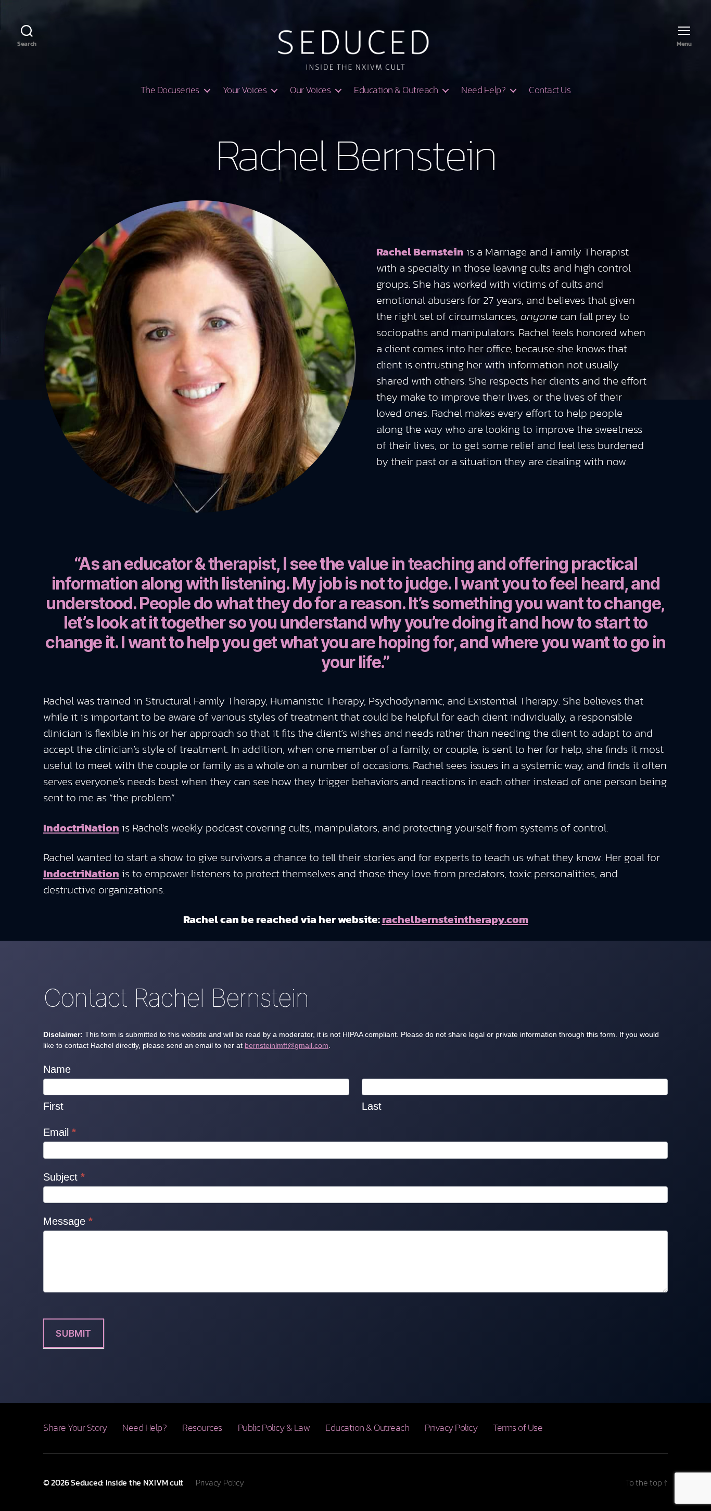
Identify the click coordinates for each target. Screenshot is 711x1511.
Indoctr (62, 873)
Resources (202, 1427)
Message (68, 1221)
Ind (51, 827)
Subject (64, 1177)
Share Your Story (75, 1427)
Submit (73, 1333)
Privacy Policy (451, 1427)
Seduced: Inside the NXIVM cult (127, 1482)
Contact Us (549, 90)
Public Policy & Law (274, 1427)
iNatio (96, 873)
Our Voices (310, 90)
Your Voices (245, 90)
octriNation (89, 827)
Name (57, 1069)
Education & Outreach (396, 90)
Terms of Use (517, 1427)
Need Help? (483, 90)
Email (59, 1132)
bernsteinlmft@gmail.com (286, 1045)
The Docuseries (170, 90)
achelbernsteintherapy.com (457, 919)
